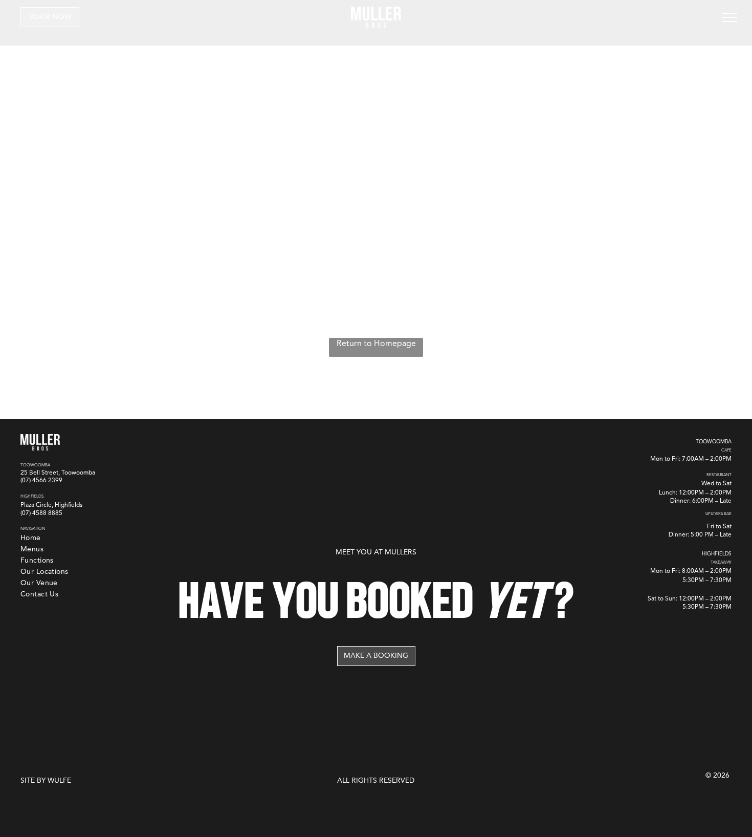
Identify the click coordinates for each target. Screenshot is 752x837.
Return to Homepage (376, 344)
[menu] (729, 17)
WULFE (59, 780)
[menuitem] (30, 538)
